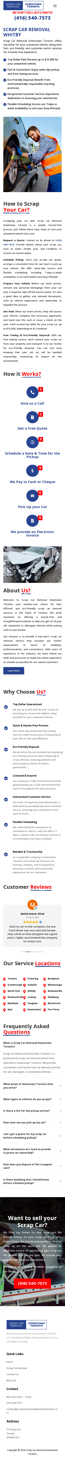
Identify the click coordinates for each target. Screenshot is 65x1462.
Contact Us (12, 1374)
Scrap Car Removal (16, 1368)
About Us (11, 1380)
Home (9, 1362)
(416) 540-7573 (32, 17)
